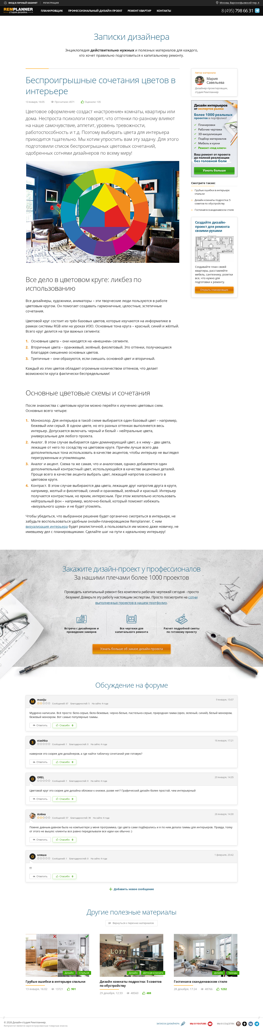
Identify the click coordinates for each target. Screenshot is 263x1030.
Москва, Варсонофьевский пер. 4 (239, 2)
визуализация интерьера (47, 526)
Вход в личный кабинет (22, 2)
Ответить (42, 725)
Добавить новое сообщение (134, 889)
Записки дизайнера (168, 1024)
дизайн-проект (95, 9)
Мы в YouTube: (198, 1024)
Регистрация (51, 2)
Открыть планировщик (214, 289)
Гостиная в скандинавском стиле (214, 210)
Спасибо (66, 725)
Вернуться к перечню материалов (133, 923)
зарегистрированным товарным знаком (46, 1025)
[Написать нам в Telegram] (257, 10)
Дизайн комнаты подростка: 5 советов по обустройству (212, 201)
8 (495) (237, 10)
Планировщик (52, 10)
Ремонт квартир (139, 10)
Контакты (164, 10)
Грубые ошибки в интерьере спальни (55, 981)
